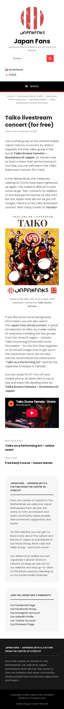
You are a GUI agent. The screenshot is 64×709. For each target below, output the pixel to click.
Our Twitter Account (23, 620)
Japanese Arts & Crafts (29, 96)
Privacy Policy (37, 698)
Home (10, 96)
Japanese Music (38, 99)
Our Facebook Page (22, 605)
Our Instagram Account (25, 613)
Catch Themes (40, 703)
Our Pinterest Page (22, 624)
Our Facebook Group (23, 609)
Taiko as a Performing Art (23, 362)
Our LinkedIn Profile (22, 616)
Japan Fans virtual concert (29, 325)
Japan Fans (32, 41)
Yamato (51, 207)
